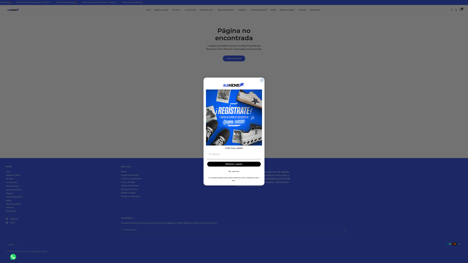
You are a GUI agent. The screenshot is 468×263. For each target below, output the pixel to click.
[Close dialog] (261, 80)
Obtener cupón (234, 164)
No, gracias (234, 171)
